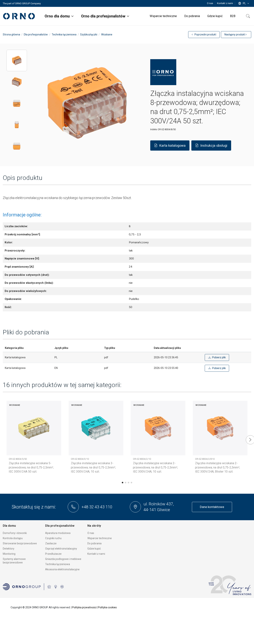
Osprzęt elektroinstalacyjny (61, 548)
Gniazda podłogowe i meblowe (63, 558)
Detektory (8, 548)
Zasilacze (51, 543)
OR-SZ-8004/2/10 (142, 459)
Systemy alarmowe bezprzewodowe (14, 560)
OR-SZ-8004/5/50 (18, 459)
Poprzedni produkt (205, 34)
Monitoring (9, 553)
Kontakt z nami (225, 3)
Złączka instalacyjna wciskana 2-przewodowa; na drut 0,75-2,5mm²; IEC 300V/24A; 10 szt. (155, 467)
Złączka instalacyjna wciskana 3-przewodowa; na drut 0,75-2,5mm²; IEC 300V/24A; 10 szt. (93, 467)
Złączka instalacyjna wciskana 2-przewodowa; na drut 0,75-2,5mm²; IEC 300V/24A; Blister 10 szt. (217, 467)
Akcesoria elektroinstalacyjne (62, 569)
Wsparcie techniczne (99, 538)
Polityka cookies (107, 607)
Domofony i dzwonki (15, 533)
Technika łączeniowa (57, 564)
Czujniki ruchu (53, 538)
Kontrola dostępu (13, 538)
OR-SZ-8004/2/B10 (205, 459)
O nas (210, 3)
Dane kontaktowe (212, 507)
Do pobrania (94, 543)
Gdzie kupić (94, 548)
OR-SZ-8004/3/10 (80, 459)
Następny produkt (235, 34)
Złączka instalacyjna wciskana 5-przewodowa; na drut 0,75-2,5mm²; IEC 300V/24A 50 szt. (31, 467)
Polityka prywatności (84, 607)
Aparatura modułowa (57, 533)
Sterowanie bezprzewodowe (20, 543)
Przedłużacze (53, 553)
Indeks (153, 129)
